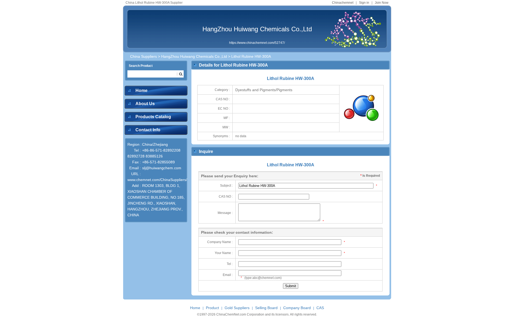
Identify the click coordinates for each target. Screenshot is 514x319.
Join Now (381, 3)
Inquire (206, 151)
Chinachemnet (342, 3)
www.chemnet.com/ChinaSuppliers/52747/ (163, 180)
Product (212, 308)
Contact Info (147, 130)
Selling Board (266, 308)
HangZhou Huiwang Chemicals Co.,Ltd (257, 29)
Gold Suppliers (237, 308)
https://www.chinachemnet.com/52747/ (257, 43)
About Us (145, 103)
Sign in (364, 3)
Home (141, 90)
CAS (320, 308)
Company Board (297, 308)
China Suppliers (143, 56)
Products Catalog (153, 116)
